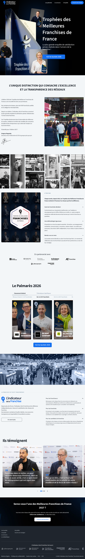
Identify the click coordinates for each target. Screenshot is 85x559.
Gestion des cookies (31, 556)
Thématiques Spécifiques (44, 293)
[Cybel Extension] (21, 319)
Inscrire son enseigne (20, 533)
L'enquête (65, 3)
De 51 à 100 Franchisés (60, 297)
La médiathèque (5, 537)
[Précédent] (38, 491)
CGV (43, 556)
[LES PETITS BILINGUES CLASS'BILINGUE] (63, 319)
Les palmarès (48, 3)
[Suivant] (47, 491)
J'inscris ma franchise (42, 519)
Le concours (58, 3)
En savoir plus (12, 420)
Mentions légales (5, 556)
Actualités (17, 530)
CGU (39, 556)
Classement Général (20, 293)
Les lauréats (4, 530)
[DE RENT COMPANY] (42, 319)
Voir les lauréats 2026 (53, 57)
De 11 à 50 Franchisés (43, 297)
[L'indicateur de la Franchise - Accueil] (9, 3)
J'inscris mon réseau (77, 2)
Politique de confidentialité (18, 556)
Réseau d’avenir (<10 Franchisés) (22, 297)
